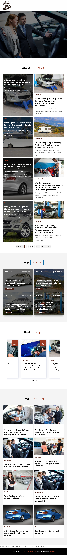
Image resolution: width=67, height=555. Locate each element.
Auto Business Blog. (30, 551)
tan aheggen (27, 272)
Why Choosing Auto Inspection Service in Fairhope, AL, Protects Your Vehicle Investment (48, 102)
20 (39, 247)
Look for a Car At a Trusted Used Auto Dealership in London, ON (47, 498)
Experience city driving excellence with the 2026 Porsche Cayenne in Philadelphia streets (46, 229)
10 (36, 247)
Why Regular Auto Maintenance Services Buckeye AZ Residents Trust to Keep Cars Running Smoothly (49, 186)
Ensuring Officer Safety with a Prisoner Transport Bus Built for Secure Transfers (18, 124)
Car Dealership (39, 221)
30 (42, 247)
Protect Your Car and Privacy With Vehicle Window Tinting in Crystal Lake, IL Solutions (33, 28)
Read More (33, 48)
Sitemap (52, 551)
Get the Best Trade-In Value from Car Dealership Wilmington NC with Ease (16, 432)
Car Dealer (7, 426)
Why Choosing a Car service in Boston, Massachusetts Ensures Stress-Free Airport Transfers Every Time (17, 167)
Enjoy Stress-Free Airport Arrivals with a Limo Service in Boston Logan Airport (17, 82)
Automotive (38, 138)
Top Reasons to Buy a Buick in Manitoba (48, 532)
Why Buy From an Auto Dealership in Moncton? (14, 497)
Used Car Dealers (40, 426)
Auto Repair (38, 94)
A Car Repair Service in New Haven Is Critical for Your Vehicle (16, 533)
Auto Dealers (8, 492)
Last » (49, 247)
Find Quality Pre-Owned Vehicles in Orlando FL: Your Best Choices (47, 432)
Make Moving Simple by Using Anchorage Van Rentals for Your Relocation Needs (48, 144)
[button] (33, 380)
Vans (5, 118)
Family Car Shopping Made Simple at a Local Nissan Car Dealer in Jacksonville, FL (17, 209)
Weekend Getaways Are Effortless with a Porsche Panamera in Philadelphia (15, 283)
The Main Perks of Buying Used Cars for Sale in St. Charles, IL (17, 465)
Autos (6, 76)
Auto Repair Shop (40, 179)
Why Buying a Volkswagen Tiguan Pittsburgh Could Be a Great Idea (48, 463)
